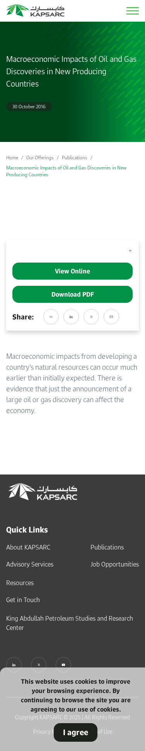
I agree (75, 732)
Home (12, 157)
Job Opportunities (114, 564)
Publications (74, 157)
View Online (72, 271)
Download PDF (72, 294)
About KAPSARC (28, 547)
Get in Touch (23, 600)
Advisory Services (29, 564)
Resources (20, 583)
